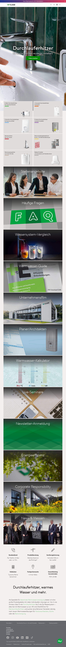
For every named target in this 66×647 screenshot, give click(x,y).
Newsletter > (9, 623)
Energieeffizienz (10, 631)
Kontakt (8, 634)
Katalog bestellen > (53, 623)
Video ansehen (33, 58)
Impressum (9, 644)
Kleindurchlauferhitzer (16, 609)
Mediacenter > (41, 623)
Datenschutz (16, 644)
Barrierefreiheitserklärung (40, 644)
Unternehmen (9, 629)
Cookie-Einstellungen (26, 644)
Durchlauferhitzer (29, 604)
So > (22, 623)
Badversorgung (20, 613)
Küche (51, 611)
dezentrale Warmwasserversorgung (32, 600)
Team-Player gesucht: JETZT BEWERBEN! (33, 1)
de (56, 4)
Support (8, 632)
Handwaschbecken (41, 611)
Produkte (8, 627)
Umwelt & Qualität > (32, 623)
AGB (49, 644)
